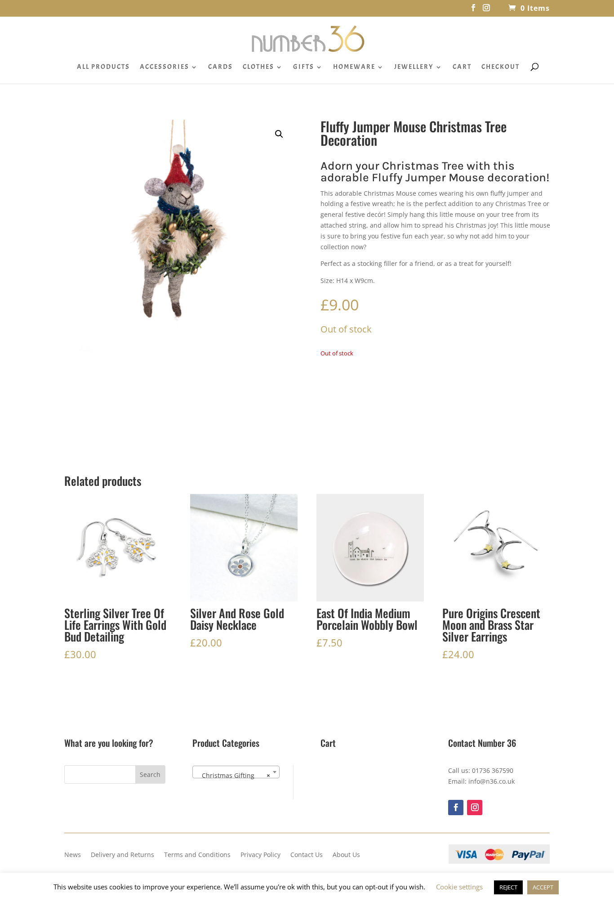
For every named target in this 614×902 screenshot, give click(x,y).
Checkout (500, 67)
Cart (462, 67)
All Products (103, 67)
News (72, 855)
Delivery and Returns (122, 855)
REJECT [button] (508, 887)
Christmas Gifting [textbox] (233, 775)
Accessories (164, 67)
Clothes (258, 67)
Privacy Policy (260, 855)
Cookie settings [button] (459, 886)
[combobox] (236, 772)
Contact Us (306, 855)
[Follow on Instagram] (474, 807)
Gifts (303, 67)
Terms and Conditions (197, 855)
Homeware (354, 67)
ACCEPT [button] (543, 887)
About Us (346, 855)
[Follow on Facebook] (455, 807)
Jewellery (414, 67)
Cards (220, 67)
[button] (279, 134)
